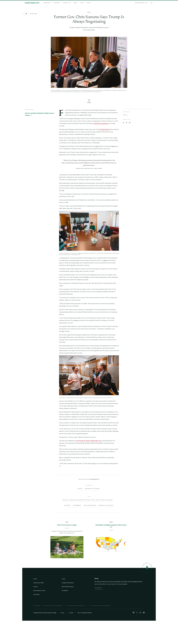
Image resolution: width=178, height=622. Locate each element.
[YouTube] (144, 613)
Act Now (98, 587)
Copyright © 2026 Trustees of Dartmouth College (44, 612)
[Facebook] (133, 613)
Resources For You (141, 2)
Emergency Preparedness (68, 582)
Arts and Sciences (90, 505)
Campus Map (36, 594)
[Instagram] (140, 613)
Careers (63, 578)
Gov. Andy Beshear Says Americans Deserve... (100, 605)
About (75, 2)
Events (80, 488)
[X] (137, 613)
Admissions (47, 2)
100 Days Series (104, 129)
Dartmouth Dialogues (92, 488)
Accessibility (65, 590)
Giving (89, 2)
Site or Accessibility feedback (85, 612)
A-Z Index (71, 612)
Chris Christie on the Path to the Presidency (52, 605)
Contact (35, 578)
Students (67, 505)
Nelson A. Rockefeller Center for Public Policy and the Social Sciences (88, 500)
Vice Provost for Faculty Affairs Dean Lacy (88, 441)
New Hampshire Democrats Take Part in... (76, 605)
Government (77, 505)
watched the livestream (101, 123)
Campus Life (67, 2)
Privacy (62, 612)
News (82, 2)
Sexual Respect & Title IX (39, 590)
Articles (89, 12)
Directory (35, 586)
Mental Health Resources (67, 586)
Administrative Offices (38, 582)
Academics (57, 2)
